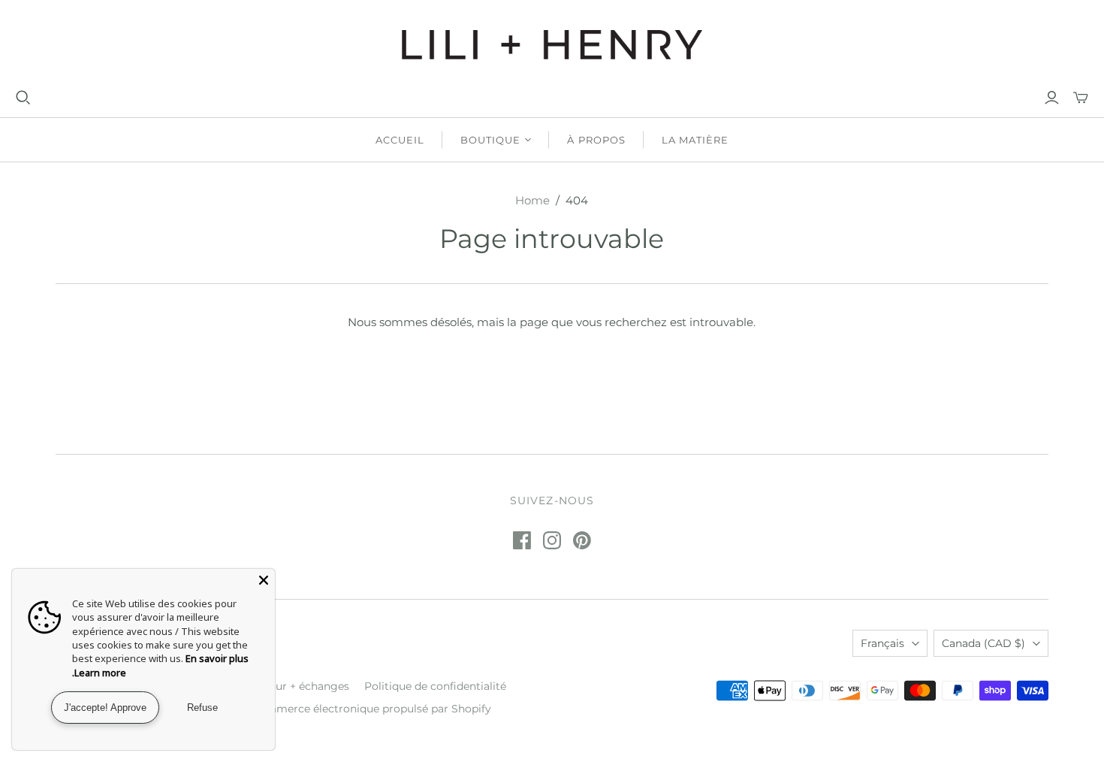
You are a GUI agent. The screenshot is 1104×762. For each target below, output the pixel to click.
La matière (695, 140)
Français (882, 643)
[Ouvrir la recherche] (23, 97)
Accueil (400, 140)
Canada (983, 643)
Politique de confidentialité (435, 686)
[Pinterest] (582, 540)
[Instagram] (552, 540)
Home (532, 200)
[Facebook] (522, 540)
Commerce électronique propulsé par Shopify (371, 708)
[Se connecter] (1052, 97)
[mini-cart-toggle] (1081, 97)
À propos (596, 140)
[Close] (263, 580)
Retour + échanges (300, 686)
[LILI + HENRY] (552, 44)
